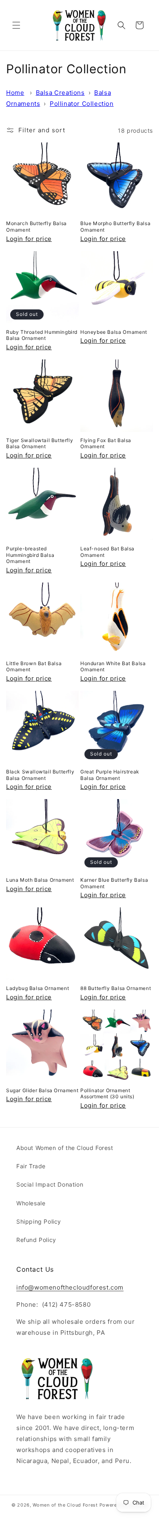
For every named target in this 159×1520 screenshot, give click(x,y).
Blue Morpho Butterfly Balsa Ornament (115, 226)
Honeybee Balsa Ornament (113, 332)
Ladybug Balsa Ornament (37, 988)
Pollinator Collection (82, 103)
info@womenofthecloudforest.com (70, 1287)
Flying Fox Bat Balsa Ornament (105, 443)
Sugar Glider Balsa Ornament (42, 1090)
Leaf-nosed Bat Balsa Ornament (107, 551)
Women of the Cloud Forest (65, 1505)
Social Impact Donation (49, 1184)
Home (15, 92)
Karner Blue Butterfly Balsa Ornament (114, 883)
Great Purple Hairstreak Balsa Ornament (109, 775)
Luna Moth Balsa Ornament (40, 880)
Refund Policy (36, 1239)
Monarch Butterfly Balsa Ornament (36, 226)
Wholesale (30, 1203)
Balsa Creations (60, 92)
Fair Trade (31, 1166)
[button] (16, 25)
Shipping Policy (38, 1221)
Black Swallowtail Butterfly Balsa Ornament (40, 775)
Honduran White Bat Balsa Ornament (113, 666)
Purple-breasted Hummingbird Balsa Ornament (30, 554)
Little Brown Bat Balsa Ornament (34, 666)
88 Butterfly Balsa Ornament (115, 988)
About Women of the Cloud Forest (64, 1147)
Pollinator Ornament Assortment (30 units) (107, 1093)
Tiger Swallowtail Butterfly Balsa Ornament (39, 443)
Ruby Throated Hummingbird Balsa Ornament (41, 335)
